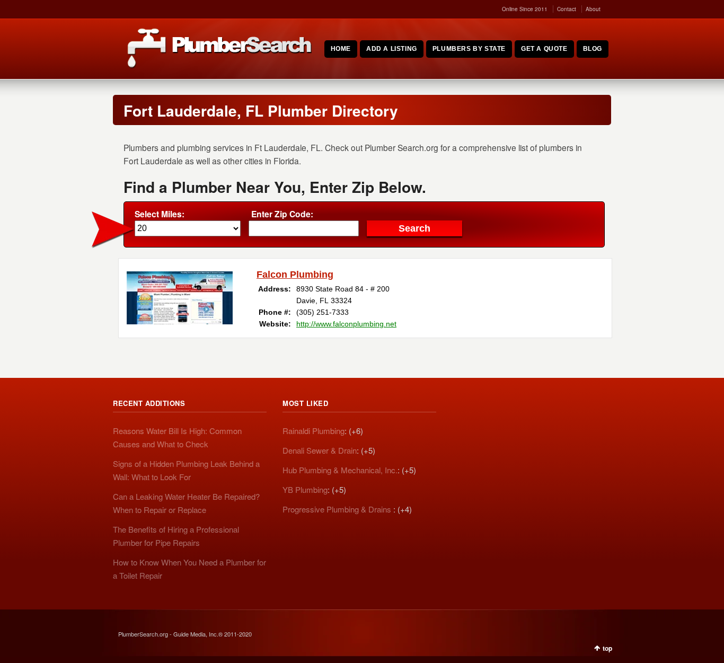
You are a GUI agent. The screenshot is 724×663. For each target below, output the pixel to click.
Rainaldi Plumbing (313, 430)
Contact (566, 9)
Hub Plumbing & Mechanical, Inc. (340, 469)
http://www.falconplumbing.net (346, 324)
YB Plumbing (305, 489)
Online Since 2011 (525, 9)
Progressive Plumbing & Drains (337, 509)
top (607, 648)
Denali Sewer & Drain (319, 450)
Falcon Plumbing (295, 274)
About (593, 9)
